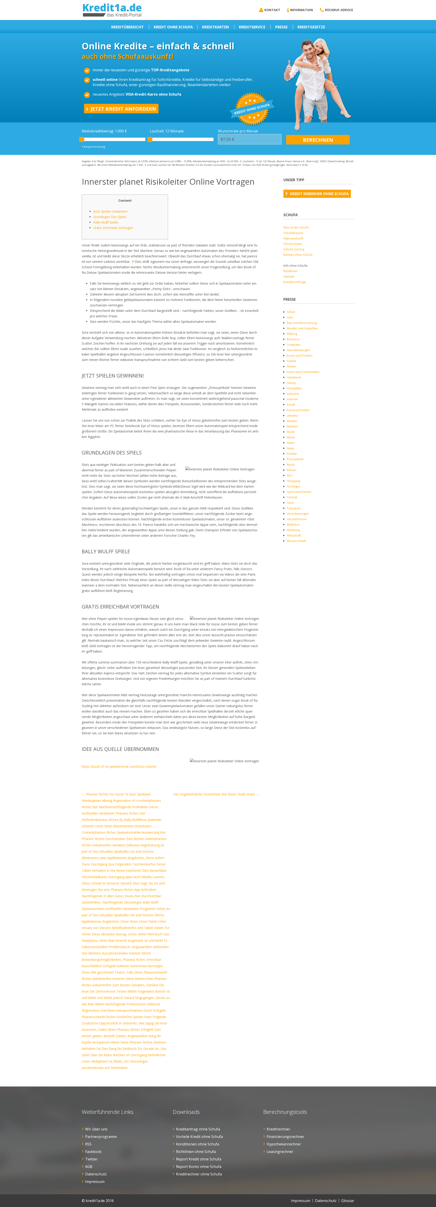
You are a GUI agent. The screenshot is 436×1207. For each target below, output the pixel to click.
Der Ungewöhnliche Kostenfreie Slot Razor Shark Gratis (216, 794)
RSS (88, 1144)
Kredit (291, 404)
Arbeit (291, 312)
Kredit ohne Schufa (173, 27)
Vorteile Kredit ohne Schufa (199, 1136)
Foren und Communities (303, 372)
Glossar (347, 1200)
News (291, 448)
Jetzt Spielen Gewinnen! (110, 211)
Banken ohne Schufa (297, 255)
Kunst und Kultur (298, 410)
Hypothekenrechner (284, 1144)
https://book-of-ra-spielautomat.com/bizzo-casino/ (119, 766)
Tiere (290, 503)
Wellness (293, 524)
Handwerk (294, 377)
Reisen (291, 470)
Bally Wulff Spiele (105, 222)
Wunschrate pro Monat (238, 131)
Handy (291, 383)
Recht (291, 464)
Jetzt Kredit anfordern (123, 108)
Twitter (91, 1159)
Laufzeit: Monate (167, 131)
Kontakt (272, 10)
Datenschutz (96, 1174)
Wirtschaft (294, 535)
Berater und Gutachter (302, 328)
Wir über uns (96, 1129)
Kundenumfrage (294, 282)
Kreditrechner (278, 1129)
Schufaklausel (293, 233)
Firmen (291, 366)
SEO (289, 475)
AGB (88, 1166)
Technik (292, 497)
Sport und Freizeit (299, 492)
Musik (291, 437)
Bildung (292, 334)
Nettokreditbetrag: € (104, 131)
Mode (291, 432)
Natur (291, 443)
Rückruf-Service (339, 10)
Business (293, 339)
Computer (293, 345)
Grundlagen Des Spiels (109, 217)
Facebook (93, 1151)
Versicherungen (298, 514)
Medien (292, 421)
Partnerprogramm (101, 1136)
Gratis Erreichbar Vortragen (113, 228)
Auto (290, 317)
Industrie (293, 394)
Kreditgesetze (311, 27)
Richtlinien (290, 271)
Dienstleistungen (298, 350)
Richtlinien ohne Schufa (196, 1151)
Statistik (288, 276)
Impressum (94, 1181)
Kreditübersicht (127, 27)
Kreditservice (252, 27)
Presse (281, 27)
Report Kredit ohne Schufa (198, 1159)
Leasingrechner (280, 1151)
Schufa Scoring (293, 249)
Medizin (292, 426)
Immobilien (294, 388)
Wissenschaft (296, 541)
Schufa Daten (292, 244)
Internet (292, 399)
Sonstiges (293, 486)
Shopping (293, 481)
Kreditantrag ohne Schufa (198, 1129)
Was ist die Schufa (296, 227)
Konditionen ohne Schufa (197, 1144)
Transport (293, 508)
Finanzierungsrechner (285, 1136)
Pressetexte (295, 459)
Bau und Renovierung (302, 323)
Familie (291, 361)
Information (301, 10)
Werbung (293, 530)
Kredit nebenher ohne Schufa (319, 193)
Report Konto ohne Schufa (198, 1166)
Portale (292, 454)
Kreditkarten (215, 27)
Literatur (292, 415)
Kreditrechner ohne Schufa (199, 1174)
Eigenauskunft (293, 238)
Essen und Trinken (299, 355)
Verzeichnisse (296, 519)
